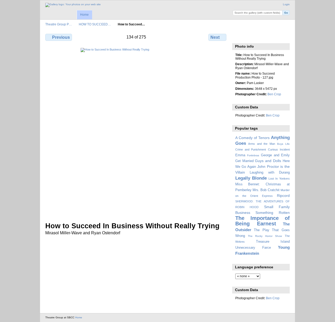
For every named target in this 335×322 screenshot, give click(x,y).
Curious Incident (279, 149)
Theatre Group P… (58, 24)
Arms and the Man (261, 143)
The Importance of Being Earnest (262, 220)
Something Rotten (272, 212)
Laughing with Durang (270, 172)
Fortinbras (253, 155)
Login (286, 4)
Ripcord (283, 195)
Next (215, 37)
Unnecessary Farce (253, 247)
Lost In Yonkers (279, 178)
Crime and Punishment (250, 149)
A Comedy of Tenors (252, 138)
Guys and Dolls (268, 161)
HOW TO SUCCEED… (95, 24)
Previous (61, 37)
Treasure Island (273, 241)
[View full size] (136, 131)
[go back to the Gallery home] (73, 5)
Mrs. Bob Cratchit (266, 190)
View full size (238, 36)
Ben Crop (274, 94)
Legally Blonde (251, 178)
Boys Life (283, 143)
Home (84, 14)
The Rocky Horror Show (265, 236)
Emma (240, 155)
